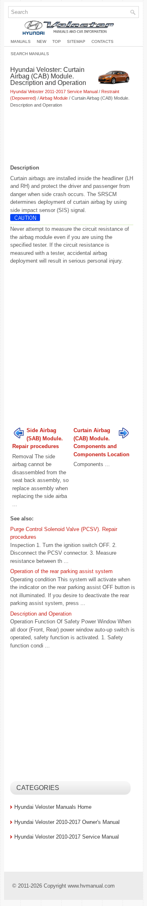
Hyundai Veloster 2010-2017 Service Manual (66, 837)
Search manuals (30, 53)
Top (56, 41)
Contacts (102, 41)
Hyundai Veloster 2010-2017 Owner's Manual (67, 822)
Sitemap (76, 41)
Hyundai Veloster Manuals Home (52, 807)
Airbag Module (54, 98)
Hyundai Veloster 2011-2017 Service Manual (54, 91)
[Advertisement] (73, 136)
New (41, 41)
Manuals (21, 41)
